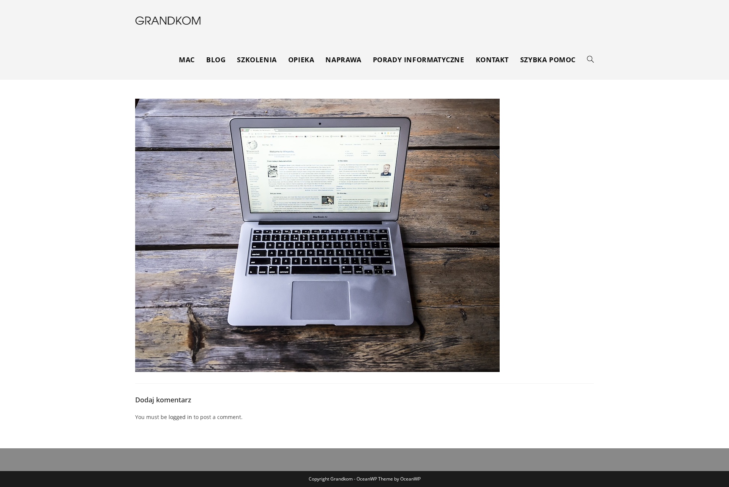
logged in (180, 417)
